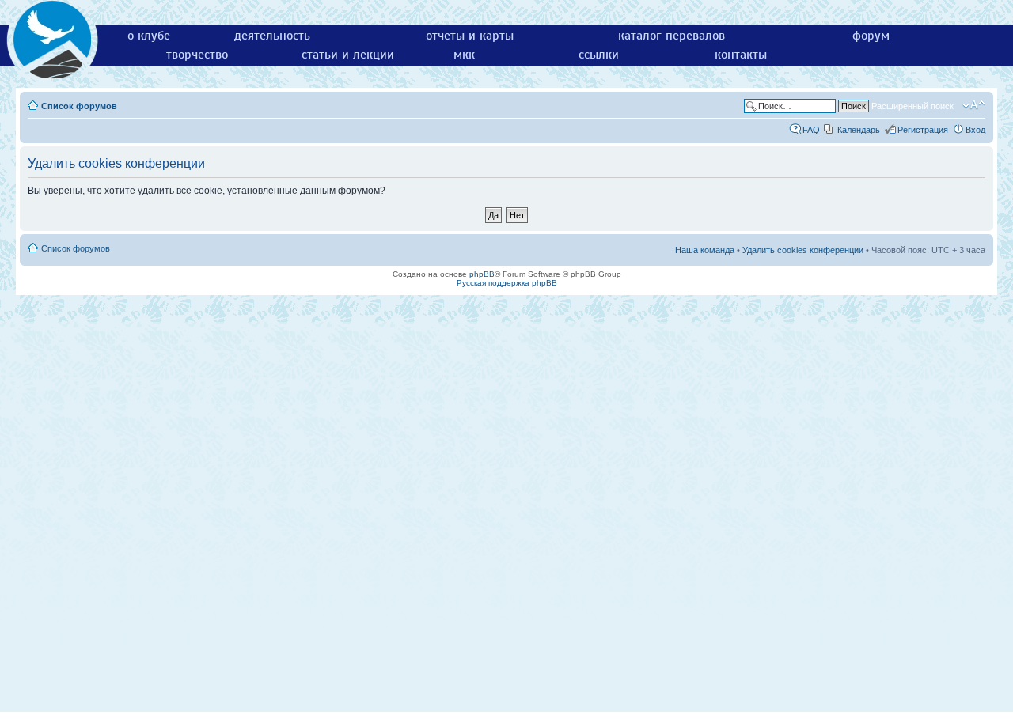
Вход (975, 129)
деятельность (272, 36)
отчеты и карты (470, 36)
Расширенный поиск (912, 106)
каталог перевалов (671, 36)
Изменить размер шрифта (973, 105)
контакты (741, 54)
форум (871, 36)
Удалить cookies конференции (802, 250)
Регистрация (922, 129)
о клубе (148, 36)
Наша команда (704, 250)
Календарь (858, 129)
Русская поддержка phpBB (507, 282)
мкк (464, 54)
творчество (197, 54)
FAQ (811, 129)
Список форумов (79, 106)
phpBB (482, 274)
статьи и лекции (348, 54)
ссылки (599, 54)
